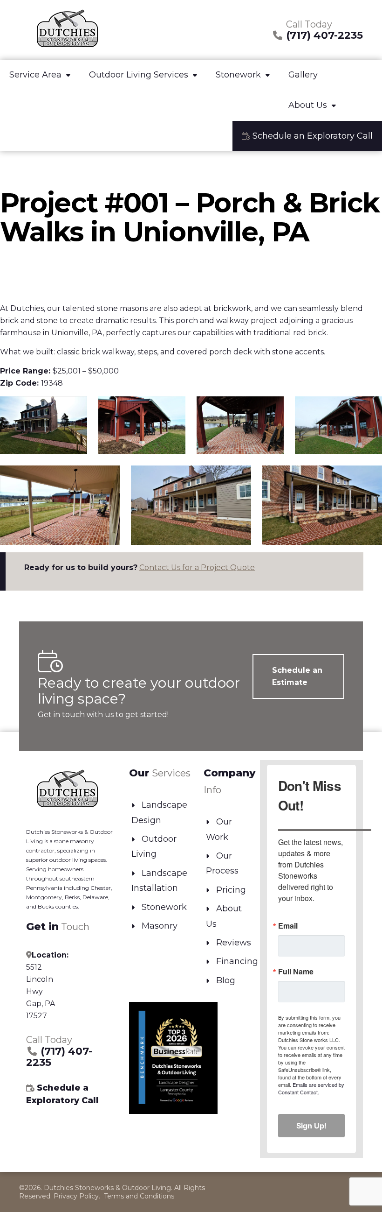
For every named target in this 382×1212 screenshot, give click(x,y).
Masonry (159, 926)
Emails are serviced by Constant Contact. (311, 1088)
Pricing (231, 890)
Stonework (238, 75)
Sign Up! (311, 1125)
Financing (237, 961)
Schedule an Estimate (297, 676)
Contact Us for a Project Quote (197, 567)
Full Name (296, 971)
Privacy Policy (76, 1196)
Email (288, 926)
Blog (225, 980)
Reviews (233, 942)
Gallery (303, 75)
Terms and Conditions (139, 1196)
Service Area (35, 75)
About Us (307, 105)
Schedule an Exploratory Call (311, 136)
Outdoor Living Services (138, 75)
